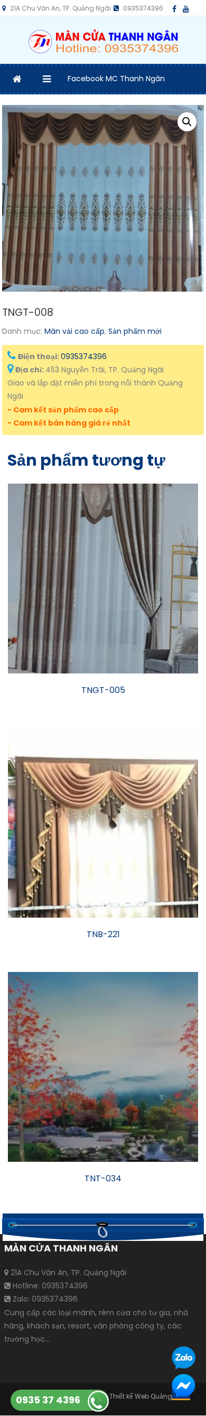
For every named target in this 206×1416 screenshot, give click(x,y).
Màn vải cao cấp (74, 331)
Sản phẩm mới (135, 331)
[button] (186, 121)
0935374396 (84, 356)
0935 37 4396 (48, 1400)
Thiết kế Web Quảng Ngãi (149, 1396)
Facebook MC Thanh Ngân (116, 78)
